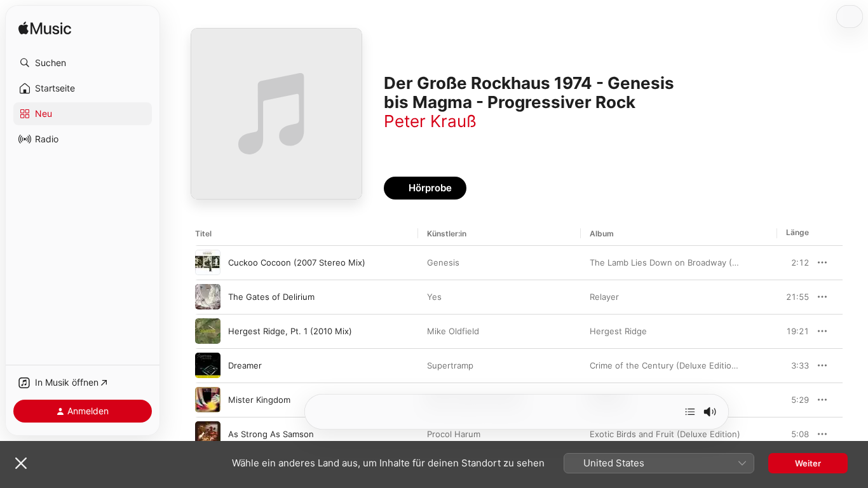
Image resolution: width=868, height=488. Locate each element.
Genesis (443, 262)
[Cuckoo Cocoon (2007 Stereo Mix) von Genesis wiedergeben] (207, 262)
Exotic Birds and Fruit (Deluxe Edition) (665, 434)
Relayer (604, 297)
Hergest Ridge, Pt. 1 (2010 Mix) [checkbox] (290, 331)
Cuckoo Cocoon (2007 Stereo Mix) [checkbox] (296, 262)
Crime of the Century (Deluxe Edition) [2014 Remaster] (699, 365)
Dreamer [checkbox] (245, 365)
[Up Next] (690, 412)
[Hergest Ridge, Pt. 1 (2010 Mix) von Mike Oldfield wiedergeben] (207, 331)
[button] (82, 63)
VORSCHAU (791, 262)
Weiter (808, 463)
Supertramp (450, 365)
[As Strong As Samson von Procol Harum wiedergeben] (207, 434)
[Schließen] (21, 463)
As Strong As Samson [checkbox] (271, 434)
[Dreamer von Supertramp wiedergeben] (207, 365)
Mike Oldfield (453, 331)
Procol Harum (453, 434)
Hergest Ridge (618, 331)
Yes (434, 297)
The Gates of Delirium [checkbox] (271, 297)
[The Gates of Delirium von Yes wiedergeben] (207, 296)
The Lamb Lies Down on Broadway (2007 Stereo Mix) (695, 262)
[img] (44, 29)
